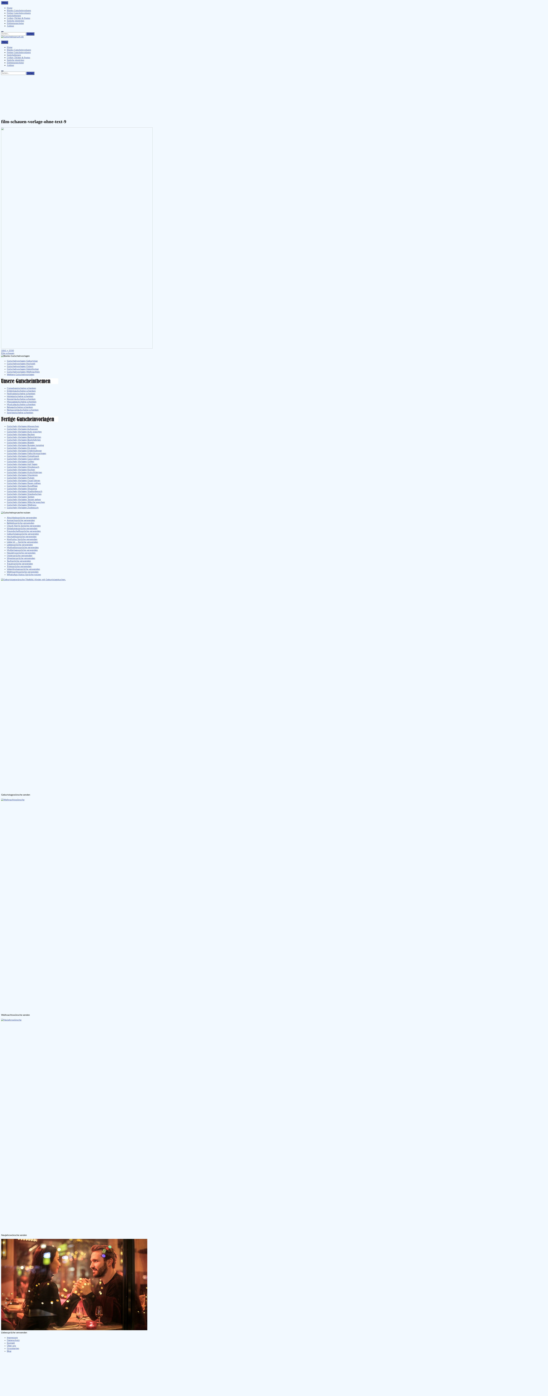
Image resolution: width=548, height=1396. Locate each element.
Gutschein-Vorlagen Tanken (20, 497)
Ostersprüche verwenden (19, 556)
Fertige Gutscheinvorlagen (19, 13)
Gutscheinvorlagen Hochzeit (21, 364)
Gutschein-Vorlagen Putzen (20, 478)
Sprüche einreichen (15, 21)
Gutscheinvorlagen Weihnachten (23, 372)
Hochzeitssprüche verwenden (22, 537)
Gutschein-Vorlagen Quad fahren (23, 480)
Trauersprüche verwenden (20, 564)
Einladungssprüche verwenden (22, 528)
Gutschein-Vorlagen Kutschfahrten (24, 472)
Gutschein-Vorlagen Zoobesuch (23, 508)
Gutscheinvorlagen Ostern (20, 366)
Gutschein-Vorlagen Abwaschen (23, 426)
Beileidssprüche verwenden (20, 523)
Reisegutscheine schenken (20, 407)
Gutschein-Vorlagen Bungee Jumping (25, 445)
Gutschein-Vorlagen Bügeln (20, 443)
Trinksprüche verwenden (19, 566)
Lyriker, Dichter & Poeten (18, 18)
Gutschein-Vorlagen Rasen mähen (24, 483)
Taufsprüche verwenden (19, 561)
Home (9, 8)
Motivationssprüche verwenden (23, 547)
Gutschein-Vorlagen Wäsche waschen (26, 502)
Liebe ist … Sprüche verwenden (22, 542)
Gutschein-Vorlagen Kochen (21, 470)
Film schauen (7, 353)
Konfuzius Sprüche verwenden (22, 539)
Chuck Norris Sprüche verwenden (24, 526)
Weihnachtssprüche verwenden (23, 572)
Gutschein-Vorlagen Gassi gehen (23, 459)
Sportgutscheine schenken (20, 413)
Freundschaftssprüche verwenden (24, 531)
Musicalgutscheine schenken (21, 404)
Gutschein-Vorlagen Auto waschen (24, 432)
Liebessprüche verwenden (20, 545)
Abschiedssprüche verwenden (22, 518)
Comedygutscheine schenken (21, 388)
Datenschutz (13, 1340)
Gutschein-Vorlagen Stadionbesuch (24, 491)
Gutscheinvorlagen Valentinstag (23, 369)
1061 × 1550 (7, 350)
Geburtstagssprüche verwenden (23, 534)
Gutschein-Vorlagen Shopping (22, 489)
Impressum (12, 1337)
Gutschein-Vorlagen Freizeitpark (23, 456)
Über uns (11, 1346)
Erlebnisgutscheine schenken (21, 391)
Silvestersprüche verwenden (21, 558)
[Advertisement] (274, 96)
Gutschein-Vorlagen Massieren (22, 475)
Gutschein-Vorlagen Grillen (20, 461)
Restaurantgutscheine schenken (23, 410)
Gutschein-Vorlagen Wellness (21, 505)
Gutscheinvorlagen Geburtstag (22, 361)
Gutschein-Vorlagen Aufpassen (22, 429)
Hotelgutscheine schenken (20, 396)
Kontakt (11, 1343)
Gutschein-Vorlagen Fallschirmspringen (26, 453)
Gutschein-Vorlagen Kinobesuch (23, 467)
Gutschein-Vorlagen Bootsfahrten (24, 440)
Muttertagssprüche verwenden (22, 550)
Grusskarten (13, 1348)
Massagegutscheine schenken (21, 402)
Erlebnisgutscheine (15, 23)
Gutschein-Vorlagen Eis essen (21, 448)
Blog (9, 1351)
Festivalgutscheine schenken (21, 394)
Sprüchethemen (14, 15)
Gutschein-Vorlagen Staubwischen (24, 494)
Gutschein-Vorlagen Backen (21, 434)
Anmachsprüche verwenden (21, 520)
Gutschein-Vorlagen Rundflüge (22, 486)
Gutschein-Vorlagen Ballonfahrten (24, 437)
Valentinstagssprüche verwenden (23, 569)
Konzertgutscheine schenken (21, 399)
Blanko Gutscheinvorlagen (19, 10)
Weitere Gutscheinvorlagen (20, 374)
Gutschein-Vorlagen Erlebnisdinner (24, 451)
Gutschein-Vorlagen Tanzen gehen (24, 499)
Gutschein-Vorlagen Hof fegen (22, 464)
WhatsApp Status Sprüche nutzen (24, 574)
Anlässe (10, 26)
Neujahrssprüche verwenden (21, 553)
